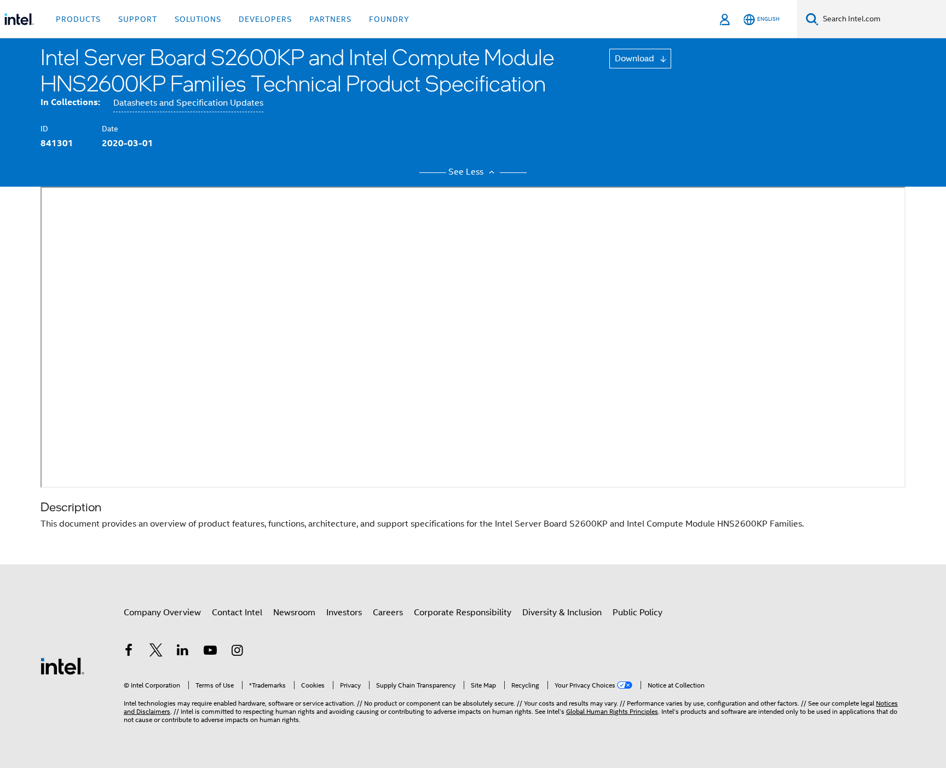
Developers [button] (265, 19)
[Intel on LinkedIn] (183, 652)
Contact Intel (237, 612)
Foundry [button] (389, 19)
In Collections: (70, 102)
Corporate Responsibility (462, 612)
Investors (344, 612)
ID (44, 129)
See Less (467, 171)
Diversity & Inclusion (562, 612)
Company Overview (162, 612)
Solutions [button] (198, 19)
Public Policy (637, 612)
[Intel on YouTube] (210, 652)
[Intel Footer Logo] (62, 665)
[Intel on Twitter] (156, 652)
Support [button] (137, 19)
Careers (388, 612)
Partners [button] (330, 19)
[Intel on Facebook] (128, 652)
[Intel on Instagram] (237, 652)
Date (110, 129)
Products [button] (78, 19)
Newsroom (294, 612)
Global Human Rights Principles (612, 711)
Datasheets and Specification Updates (188, 102)
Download (635, 58)
